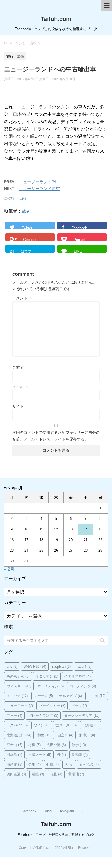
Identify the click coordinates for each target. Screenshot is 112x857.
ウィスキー (19, 686)
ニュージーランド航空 (39, 188)
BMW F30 (34, 667)
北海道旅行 (19, 735)
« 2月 (9, 569)
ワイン (41, 725)
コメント (22, 298)
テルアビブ (70, 696)
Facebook (28, 811)
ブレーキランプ (43, 715)
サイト (18, 406)
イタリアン (46, 676)
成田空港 (56, 745)
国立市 (65, 735)
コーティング (83, 686)
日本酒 (14, 755)
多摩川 (87, 735)
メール (20, 387)
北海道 (90, 725)
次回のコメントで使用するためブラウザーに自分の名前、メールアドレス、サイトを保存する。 (56, 435)
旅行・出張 (18, 198)
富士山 (14, 745)
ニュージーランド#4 (37, 181)
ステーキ (43, 696)
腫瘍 (38, 774)
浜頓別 (80, 755)
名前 (18, 367)
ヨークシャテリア (81, 715)
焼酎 (34, 764)
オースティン (50, 686)
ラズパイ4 (17, 725)
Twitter (47, 811)
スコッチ (17, 696)
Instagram (66, 811)
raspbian (61, 667)
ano (12, 667)
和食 (44, 735)
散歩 (79, 745)
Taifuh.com (56, 18)
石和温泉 (89, 764)
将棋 (34, 745)
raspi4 (84, 667)
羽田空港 (16, 774)
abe (25, 211)
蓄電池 (76, 774)
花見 (56, 774)
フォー (14, 715)
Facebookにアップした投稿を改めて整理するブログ (56, 835)
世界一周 (66, 725)
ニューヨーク (20, 706)
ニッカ (96, 696)
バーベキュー (52, 706)
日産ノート (39, 755)
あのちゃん (18, 676)
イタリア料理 (77, 676)
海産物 (14, 764)
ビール (79, 706)
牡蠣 (52, 764)
